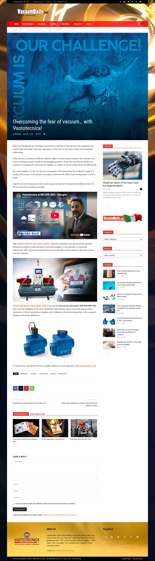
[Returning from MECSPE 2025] (84, 428)
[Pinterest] (26, 388)
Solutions (34, 374)
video (89, 24)
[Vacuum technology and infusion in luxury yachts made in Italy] (109, 285)
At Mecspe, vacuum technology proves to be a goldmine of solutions (128, 332)
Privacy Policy (137, 559)
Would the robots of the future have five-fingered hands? (120, 184)
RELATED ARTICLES (20, 414)
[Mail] (128, 1)
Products (77, 24)
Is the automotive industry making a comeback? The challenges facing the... (129, 308)
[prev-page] (14, 446)
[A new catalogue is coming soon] (55, 428)
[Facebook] (120, 1)
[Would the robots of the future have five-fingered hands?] (122, 165)
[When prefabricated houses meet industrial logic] (109, 274)
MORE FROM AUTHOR (37, 414)
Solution (65, 24)
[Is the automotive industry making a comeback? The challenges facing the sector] (109, 309)
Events (53, 24)
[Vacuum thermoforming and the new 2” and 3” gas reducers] (109, 321)
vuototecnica (27, 24)
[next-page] (18, 446)
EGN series (47, 306)
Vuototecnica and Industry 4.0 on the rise (29, 403)
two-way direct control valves (28, 306)
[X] (136, 1)
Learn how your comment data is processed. (60, 515)
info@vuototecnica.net (65, 550)
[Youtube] (140, 1)
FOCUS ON (41, 24)
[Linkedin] (124, 1)
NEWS (17, 24)
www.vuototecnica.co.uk (85, 366)
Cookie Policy (126, 559)
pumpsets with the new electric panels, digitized (37, 244)
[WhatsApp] (32, 388)
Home (15, 30)
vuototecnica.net (38, 2)
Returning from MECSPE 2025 (81, 439)
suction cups (43, 374)
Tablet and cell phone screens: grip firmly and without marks (79, 404)
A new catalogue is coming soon (53, 439)
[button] (139, 24)
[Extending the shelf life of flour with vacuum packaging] (109, 345)
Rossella (18, 134)
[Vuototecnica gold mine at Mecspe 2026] (26, 428)
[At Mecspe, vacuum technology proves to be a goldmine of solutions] (109, 332)
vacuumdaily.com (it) (60, 2)
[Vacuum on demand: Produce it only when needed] (109, 297)
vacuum (53, 374)
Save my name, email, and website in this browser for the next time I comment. (45, 504)
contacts (49, 2)
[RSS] (132, 1)
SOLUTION (107, 265)
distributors (24, 374)
